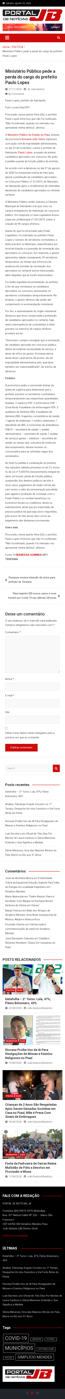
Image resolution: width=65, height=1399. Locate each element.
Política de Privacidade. (16, 1235)
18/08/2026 (15, 1121)
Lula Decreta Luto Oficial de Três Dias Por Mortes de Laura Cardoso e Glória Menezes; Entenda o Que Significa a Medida (30, 838)
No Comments (16, 94)
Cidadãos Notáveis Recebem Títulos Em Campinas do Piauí (30, 943)
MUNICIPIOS (11, 1041)
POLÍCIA (9, 1096)
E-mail (9, 695)
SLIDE (19, 990)
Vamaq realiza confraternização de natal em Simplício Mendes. (27, 929)
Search (56, 768)
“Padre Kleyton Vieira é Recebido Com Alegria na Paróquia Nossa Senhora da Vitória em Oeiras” (29, 901)
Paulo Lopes (25, 152)
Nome (9, 679)
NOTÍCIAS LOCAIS (46, 1349)
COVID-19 (16, 1338)
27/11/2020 (15, 89)
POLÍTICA (10, 990)
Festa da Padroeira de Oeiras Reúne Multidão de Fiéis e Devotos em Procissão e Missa (30, 1167)
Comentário (13, 632)
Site (7, 712)
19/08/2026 (15, 1062)
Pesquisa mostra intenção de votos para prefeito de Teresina (32, 580)
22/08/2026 (15, 1008)
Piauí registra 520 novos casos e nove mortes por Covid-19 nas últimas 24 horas (32, 596)
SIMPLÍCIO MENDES (35, 1357)
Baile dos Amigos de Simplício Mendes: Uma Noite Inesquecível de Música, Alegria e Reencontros (31, 915)
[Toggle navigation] (7, 38)
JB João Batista (35, 89)
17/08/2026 (15, 1176)
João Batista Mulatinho (39, 1008)
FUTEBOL (51, 1339)
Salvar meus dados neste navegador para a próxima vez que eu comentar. (30, 735)
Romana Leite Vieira (33, 139)
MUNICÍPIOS (19, 1348)
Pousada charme (15, 924)
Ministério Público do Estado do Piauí (29, 134)
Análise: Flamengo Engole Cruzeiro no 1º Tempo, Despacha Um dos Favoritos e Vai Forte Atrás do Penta (32, 809)
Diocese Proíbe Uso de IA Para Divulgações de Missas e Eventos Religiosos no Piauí (28, 1054)
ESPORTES (36, 1339)
